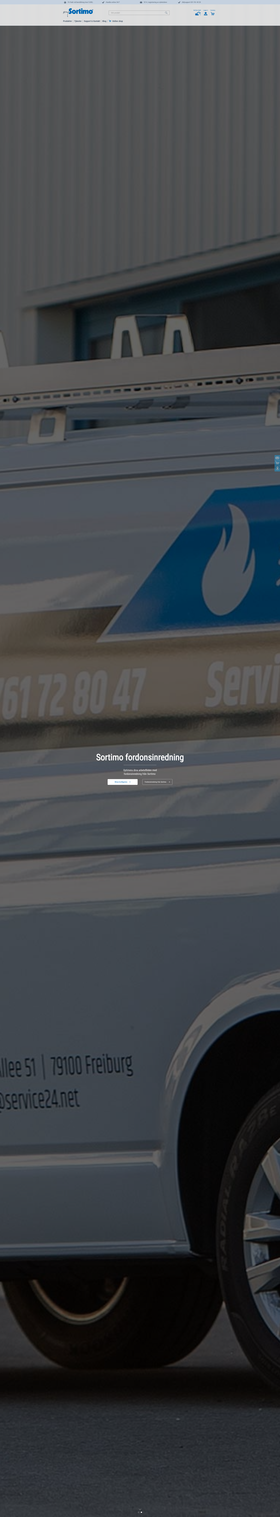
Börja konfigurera (91, 782)
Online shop (117, 21)
